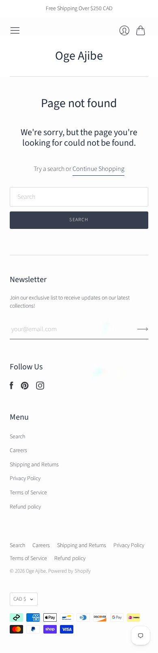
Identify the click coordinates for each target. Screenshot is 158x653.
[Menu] (14, 30)
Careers (18, 450)
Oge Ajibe (79, 56)
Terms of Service (28, 493)
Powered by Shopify (69, 571)
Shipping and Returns (34, 465)
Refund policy (25, 507)
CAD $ (19, 599)
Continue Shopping (98, 168)
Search (17, 437)
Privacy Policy (25, 478)
